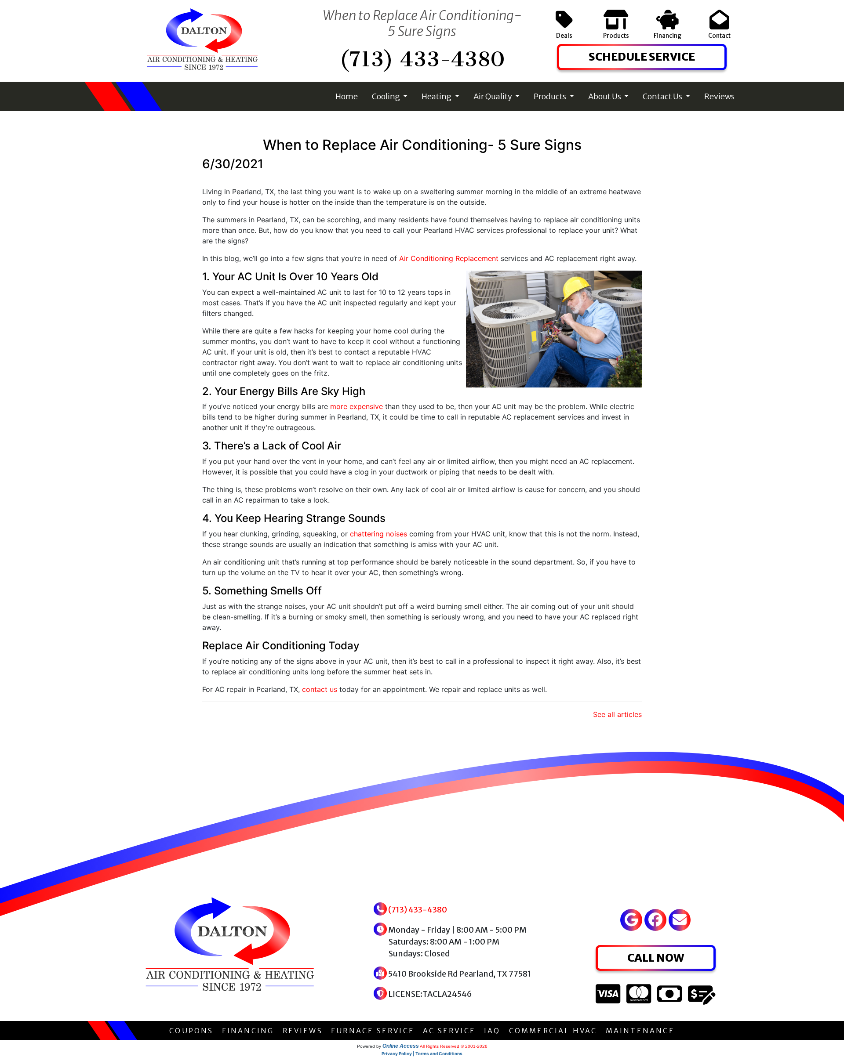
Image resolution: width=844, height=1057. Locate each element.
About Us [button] (605, 96)
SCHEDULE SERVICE (642, 57)
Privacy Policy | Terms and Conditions (422, 1053)
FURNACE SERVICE (373, 1030)
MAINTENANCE (640, 1030)
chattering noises (378, 533)
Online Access (400, 1046)
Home (346, 96)
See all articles (617, 714)
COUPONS (191, 1030)
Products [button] (551, 96)
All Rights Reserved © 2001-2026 (453, 1046)
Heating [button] (437, 96)
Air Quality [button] (493, 96)
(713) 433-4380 (422, 59)
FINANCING (248, 1030)
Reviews (719, 96)
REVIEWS (303, 1030)
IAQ (492, 1030)
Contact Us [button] (663, 96)
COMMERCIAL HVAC (553, 1030)
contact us (319, 689)
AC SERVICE (449, 1030)
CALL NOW (655, 958)
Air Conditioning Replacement (448, 258)
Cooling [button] (386, 96)
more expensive (356, 406)
